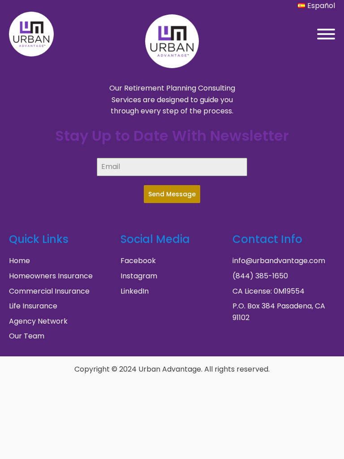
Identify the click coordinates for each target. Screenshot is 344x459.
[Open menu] (326, 34)
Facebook (138, 260)
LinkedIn (134, 291)
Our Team (26, 336)
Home (19, 260)
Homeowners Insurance (51, 276)
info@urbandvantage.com (278, 260)
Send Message (172, 194)
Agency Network (38, 321)
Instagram (138, 276)
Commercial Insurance (49, 291)
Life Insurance (33, 306)
